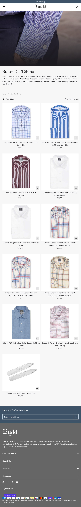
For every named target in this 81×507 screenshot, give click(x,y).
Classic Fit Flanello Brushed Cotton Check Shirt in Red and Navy (60, 344)
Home (4, 94)
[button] (3, 7)
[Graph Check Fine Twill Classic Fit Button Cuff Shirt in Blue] (21, 121)
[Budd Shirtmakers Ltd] (40, 7)
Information (6, 469)
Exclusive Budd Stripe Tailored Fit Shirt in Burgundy (21, 194)
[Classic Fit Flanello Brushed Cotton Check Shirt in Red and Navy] (59, 322)
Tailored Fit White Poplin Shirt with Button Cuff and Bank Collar (60, 194)
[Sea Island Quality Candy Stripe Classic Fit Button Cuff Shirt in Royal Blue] (59, 121)
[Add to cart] (37, 138)
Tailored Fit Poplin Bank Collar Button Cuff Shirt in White (21, 244)
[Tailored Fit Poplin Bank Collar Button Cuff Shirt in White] (21, 222)
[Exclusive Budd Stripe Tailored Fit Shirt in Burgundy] (21, 171)
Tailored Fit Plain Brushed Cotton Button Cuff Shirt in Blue (21, 344)
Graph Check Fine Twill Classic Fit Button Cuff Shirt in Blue (21, 143)
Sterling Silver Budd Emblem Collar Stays (21, 393)
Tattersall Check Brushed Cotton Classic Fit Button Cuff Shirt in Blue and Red (21, 294)
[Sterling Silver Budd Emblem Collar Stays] (21, 372)
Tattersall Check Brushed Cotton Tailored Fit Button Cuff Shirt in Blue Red (60, 244)
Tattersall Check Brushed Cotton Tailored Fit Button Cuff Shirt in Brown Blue (60, 294)
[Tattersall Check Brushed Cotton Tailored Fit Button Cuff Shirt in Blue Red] (59, 222)
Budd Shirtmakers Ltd (13, 500)
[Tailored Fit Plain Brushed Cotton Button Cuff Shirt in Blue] (21, 322)
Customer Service (9, 453)
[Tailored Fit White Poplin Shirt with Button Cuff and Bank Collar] (59, 171)
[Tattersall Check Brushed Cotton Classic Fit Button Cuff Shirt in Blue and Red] (21, 272)
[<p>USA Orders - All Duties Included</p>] (40, 1)
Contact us (6, 476)
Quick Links (6, 461)
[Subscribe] (76, 417)
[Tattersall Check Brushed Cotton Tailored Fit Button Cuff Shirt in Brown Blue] (59, 272)
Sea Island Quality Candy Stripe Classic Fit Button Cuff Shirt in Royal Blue (60, 143)
